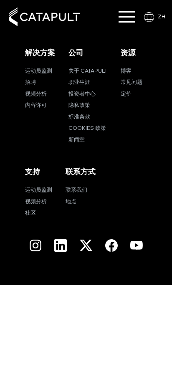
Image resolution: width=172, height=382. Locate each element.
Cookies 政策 (87, 128)
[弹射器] (44, 17)
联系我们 (76, 190)
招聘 (30, 82)
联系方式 (81, 172)
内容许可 (36, 105)
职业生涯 (79, 82)
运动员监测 (38, 71)
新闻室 (76, 140)
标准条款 (79, 117)
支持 (32, 172)
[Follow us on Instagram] (35, 245)
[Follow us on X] (86, 245)
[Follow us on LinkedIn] (60, 245)
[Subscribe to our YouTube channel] (136, 245)
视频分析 (36, 94)
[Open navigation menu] (127, 17)
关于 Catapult (87, 71)
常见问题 (131, 82)
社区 (30, 213)
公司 (75, 53)
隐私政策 (79, 105)
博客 (126, 71)
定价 (126, 94)
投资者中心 (82, 94)
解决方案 (40, 53)
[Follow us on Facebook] (111, 245)
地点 (71, 202)
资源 (128, 53)
